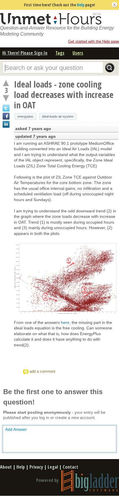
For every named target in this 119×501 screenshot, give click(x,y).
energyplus (25, 116)
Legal (53, 467)
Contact (70, 467)
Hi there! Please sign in (24, 53)
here (65, 322)
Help (80, 5)
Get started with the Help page (93, 41)
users (77, 53)
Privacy (36, 467)
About (6, 467)
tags (59, 53)
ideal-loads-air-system (57, 116)
